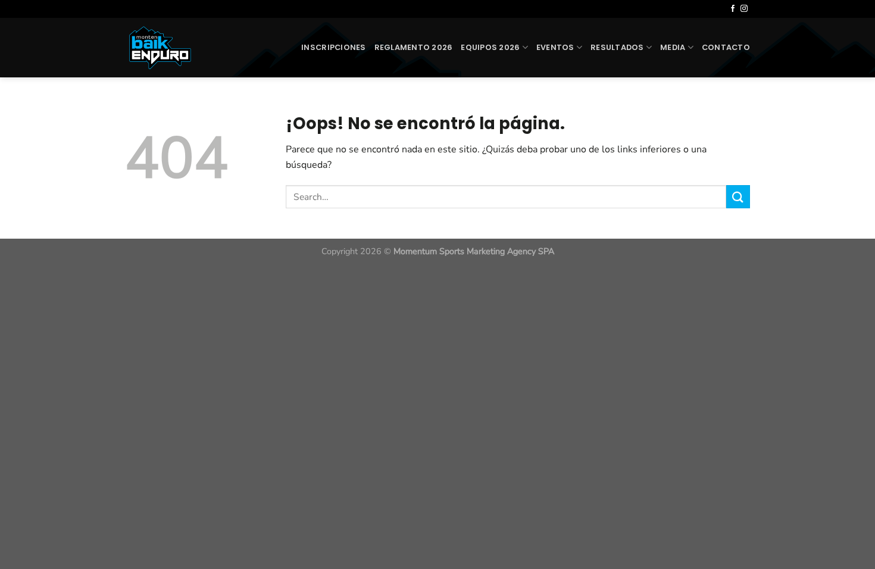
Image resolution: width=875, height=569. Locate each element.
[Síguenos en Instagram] (744, 9)
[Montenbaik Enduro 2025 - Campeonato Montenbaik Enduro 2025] (169, 47)
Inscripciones (333, 47)
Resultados (617, 47)
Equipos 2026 (490, 47)
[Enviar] (738, 196)
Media (672, 47)
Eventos (555, 47)
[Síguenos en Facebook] (732, 9)
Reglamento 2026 (413, 47)
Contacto (726, 47)
